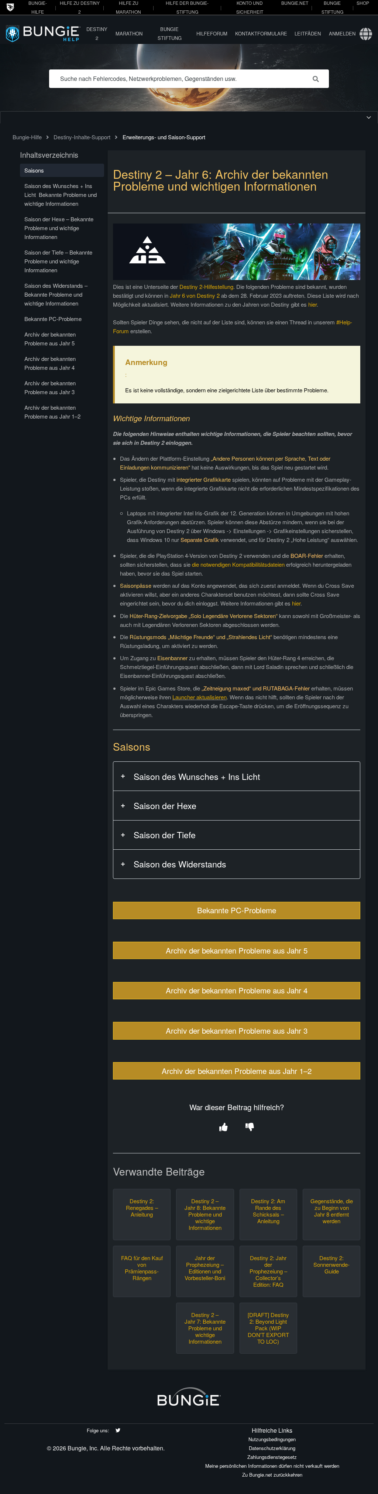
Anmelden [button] (342, 33)
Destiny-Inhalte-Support (82, 137)
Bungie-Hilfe (27, 137)
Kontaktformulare (261, 33)
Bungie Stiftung (170, 33)
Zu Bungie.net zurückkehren (272, 1474)
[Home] (44, 33)
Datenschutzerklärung (272, 1448)
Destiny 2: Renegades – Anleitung (142, 1208)
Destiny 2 (96, 33)
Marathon (129, 33)
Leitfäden (308, 33)
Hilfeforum (211, 33)
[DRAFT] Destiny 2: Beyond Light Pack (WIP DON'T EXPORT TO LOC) (268, 1328)
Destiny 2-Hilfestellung (206, 286)
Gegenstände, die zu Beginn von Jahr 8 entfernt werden (331, 1211)
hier (312, 304)
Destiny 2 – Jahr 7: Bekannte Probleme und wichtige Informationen (205, 1328)
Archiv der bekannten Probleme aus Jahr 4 (236, 990)
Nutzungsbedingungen (272, 1439)
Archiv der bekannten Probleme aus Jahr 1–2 (237, 1070)
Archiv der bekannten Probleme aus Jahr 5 (236, 950)
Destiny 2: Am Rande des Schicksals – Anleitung (268, 1211)
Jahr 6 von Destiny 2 (195, 295)
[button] (223, 1127)
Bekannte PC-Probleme (236, 909)
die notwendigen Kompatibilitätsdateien (238, 564)
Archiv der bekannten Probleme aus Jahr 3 (236, 1030)
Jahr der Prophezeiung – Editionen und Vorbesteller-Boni (205, 1268)
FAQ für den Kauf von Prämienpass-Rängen (142, 1268)
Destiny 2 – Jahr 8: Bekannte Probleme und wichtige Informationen (205, 1214)
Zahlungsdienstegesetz (272, 1456)
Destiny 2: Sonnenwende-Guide (331, 1265)
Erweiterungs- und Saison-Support (164, 137)
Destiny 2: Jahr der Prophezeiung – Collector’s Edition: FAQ (268, 1271)
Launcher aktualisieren (199, 697)
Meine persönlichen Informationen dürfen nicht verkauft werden (272, 1465)
